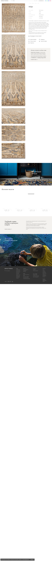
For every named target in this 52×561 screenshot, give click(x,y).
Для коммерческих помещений (25, 270)
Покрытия (24, 268)
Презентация (8, 261)
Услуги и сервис (35, 273)
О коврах (34, 269)
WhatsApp (39, 57)
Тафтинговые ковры (26, 277)
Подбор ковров (35, 274)
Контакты (44, 276)
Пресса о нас (44, 273)
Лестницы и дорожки (26, 276)
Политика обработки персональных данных (44, 280)
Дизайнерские (18, 271)
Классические (18, 270)
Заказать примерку (33, 39)
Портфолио (34, 268)
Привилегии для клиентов (44, 275)
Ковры (17, 268)
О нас (43, 269)
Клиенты (44, 270)
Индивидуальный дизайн (26, 278)
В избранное (43, 39)
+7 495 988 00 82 (41, 0)
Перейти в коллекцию (35, 177)
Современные (18, 269)
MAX (45, 57)
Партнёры (44, 271)
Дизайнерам (44, 272)
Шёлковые (17, 273)
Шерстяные (17, 272)
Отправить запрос (34, 59)
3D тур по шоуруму (35, 270)
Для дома (24, 271)
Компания (44, 268)
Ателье (24, 273)
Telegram (42, 57)
